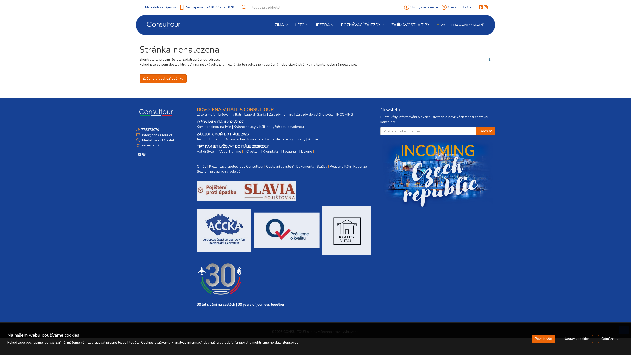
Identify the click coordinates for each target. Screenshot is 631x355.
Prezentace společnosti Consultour (236, 166)
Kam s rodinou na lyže (214, 126)
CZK (466, 7)
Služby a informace (424, 7)
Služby (322, 166)
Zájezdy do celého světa (315, 114)
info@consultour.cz (156, 135)
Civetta (252, 151)
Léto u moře (206, 114)
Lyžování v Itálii (230, 114)
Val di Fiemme (230, 151)
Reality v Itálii (340, 166)
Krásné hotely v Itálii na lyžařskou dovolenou (269, 126)
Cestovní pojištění (280, 166)
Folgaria (289, 151)
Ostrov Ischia (234, 139)
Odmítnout (609, 339)
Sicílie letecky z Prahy (288, 139)
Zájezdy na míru (281, 114)
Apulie (313, 139)
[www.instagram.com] (486, 7)
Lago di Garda (255, 114)
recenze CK (151, 145)
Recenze (360, 166)
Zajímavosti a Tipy (410, 25)
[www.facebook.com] (481, 7)
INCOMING (344, 114)
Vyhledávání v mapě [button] (461, 25)
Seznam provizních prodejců (218, 171)
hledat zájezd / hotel (158, 140)
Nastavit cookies (577, 339)
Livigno (306, 151)
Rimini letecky (258, 139)
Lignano (215, 139)
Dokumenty (305, 166)
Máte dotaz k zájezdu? (160, 7)
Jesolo (202, 139)
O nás (452, 7)
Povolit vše (543, 339)
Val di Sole (205, 151)
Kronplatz (270, 151)
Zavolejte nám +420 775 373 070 (209, 7)
